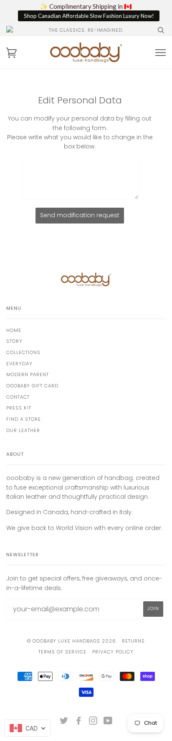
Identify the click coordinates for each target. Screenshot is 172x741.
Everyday (19, 363)
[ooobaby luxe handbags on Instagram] (93, 722)
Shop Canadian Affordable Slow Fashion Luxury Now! (89, 16)
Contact (18, 397)
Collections (23, 352)
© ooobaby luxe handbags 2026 (71, 641)
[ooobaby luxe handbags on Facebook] (78, 722)
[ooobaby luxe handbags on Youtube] (108, 722)
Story (14, 341)
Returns (133, 641)
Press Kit (18, 407)
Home (13, 330)
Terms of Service (62, 651)
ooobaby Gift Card (32, 385)
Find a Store (23, 419)
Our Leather (23, 430)
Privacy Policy (113, 651)
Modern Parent (27, 374)
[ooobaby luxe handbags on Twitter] (64, 722)
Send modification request (79, 215)
